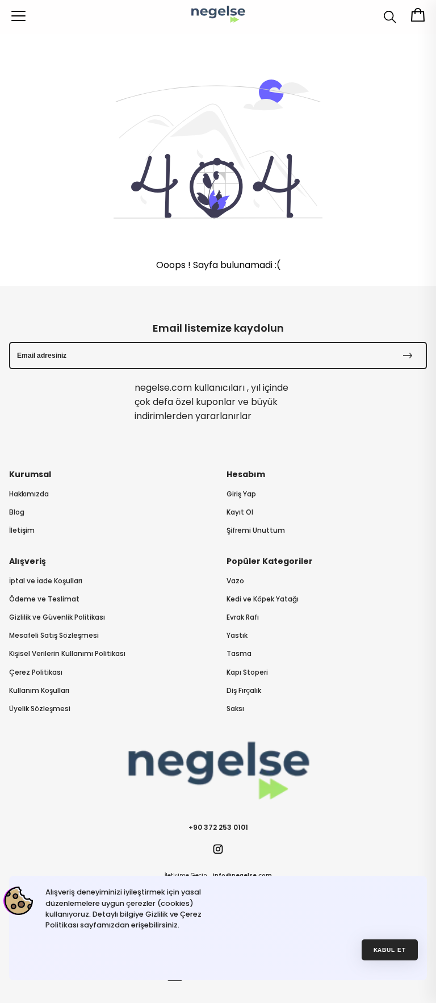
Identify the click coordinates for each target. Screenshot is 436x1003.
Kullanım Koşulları (39, 690)
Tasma (239, 653)
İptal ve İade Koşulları (45, 581)
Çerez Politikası (35, 672)
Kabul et (390, 950)
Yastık (237, 635)
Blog (16, 512)
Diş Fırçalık (244, 690)
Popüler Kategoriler (270, 561)
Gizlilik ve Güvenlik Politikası (57, 617)
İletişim (22, 530)
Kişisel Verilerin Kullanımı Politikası (67, 653)
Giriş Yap (241, 494)
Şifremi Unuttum (256, 530)
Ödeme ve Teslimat (44, 599)
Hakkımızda (29, 494)
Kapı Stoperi (247, 672)
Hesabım (246, 474)
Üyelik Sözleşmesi (39, 708)
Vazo (235, 581)
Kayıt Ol (240, 512)
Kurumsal (30, 474)
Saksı (235, 708)
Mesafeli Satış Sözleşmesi (54, 635)
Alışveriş (27, 561)
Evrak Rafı (243, 617)
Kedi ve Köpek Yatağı (263, 599)
